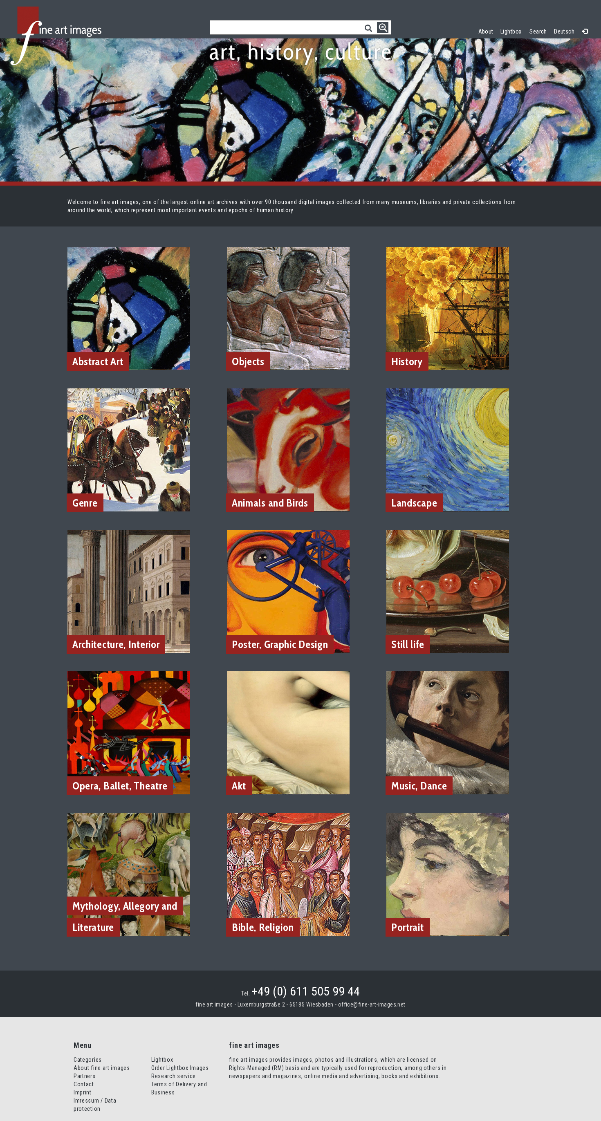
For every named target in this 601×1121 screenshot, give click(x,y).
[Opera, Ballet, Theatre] (128, 732)
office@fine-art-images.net (372, 1004)
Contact (84, 1084)
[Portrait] (447, 873)
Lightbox (512, 30)
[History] (447, 308)
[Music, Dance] (447, 732)
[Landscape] (447, 449)
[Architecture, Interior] (128, 590)
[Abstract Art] (128, 308)
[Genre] (128, 449)
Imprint (83, 1092)
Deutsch (564, 31)
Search (538, 31)
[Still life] (447, 590)
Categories (88, 1059)
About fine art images (102, 1068)
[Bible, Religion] (288, 873)
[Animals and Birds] (288, 449)
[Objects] (288, 308)
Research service (173, 1076)
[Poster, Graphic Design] (288, 590)
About (485, 31)
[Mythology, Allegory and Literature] (128, 873)
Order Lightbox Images (180, 1068)
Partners (85, 1076)
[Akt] (288, 732)
